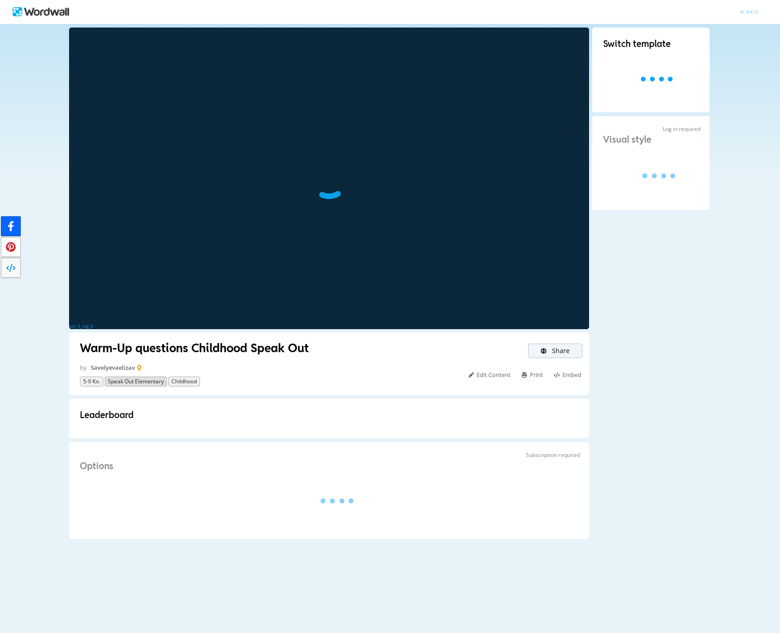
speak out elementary (136, 381)
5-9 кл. (91, 381)
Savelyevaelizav (113, 367)
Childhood (184, 381)
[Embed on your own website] (11, 268)
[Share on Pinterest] (11, 247)
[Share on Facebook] (11, 226)
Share (560, 350)
